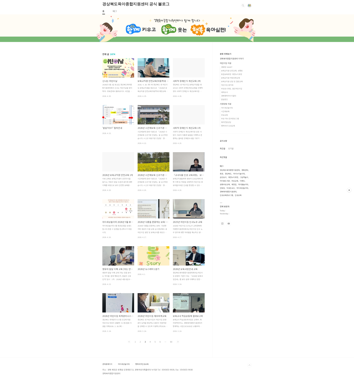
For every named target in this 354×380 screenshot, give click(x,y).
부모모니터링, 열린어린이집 (231, 88)
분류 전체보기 (225, 53)
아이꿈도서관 (225, 181)
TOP (249, 365)
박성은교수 (231, 188)
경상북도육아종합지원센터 (230, 170)
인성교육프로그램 (226, 195)
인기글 (231, 148)
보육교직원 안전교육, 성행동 (232, 70)
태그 (115, 11)
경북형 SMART (226, 67)
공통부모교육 (225, 184)
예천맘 (233, 184)
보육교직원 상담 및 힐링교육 (232, 81)
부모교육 (224, 115)
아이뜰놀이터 (243, 184)
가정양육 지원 (225, 103)
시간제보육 (225, 111)
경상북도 (228, 173)
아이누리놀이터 (239, 173)
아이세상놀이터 (227, 107)
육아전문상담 (226, 122)
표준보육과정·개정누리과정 (231, 74)
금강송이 (223, 177)
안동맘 (222, 188)
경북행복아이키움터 (228, 95)
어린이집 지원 (225, 63)
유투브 (228, 223)
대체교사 (224, 92)
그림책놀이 (244, 177)
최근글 (222, 148)
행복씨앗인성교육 (142, 364)
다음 (177, 341)
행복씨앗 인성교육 (228, 125)
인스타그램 (222, 223)
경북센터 (244, 170)
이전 (129, 341)
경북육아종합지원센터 (228, 191)
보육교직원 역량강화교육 (230, 77)
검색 (243, 5)
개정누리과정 (233, 177)
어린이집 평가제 (227, 85)
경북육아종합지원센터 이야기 (232, 58)
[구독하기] (349, 190)
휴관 (221, 173)
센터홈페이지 (107, 364)
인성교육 (238, 195)
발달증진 (224, 99)
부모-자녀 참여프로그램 (230, 118)
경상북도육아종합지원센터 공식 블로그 (136, 4)
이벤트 (242, 181)
